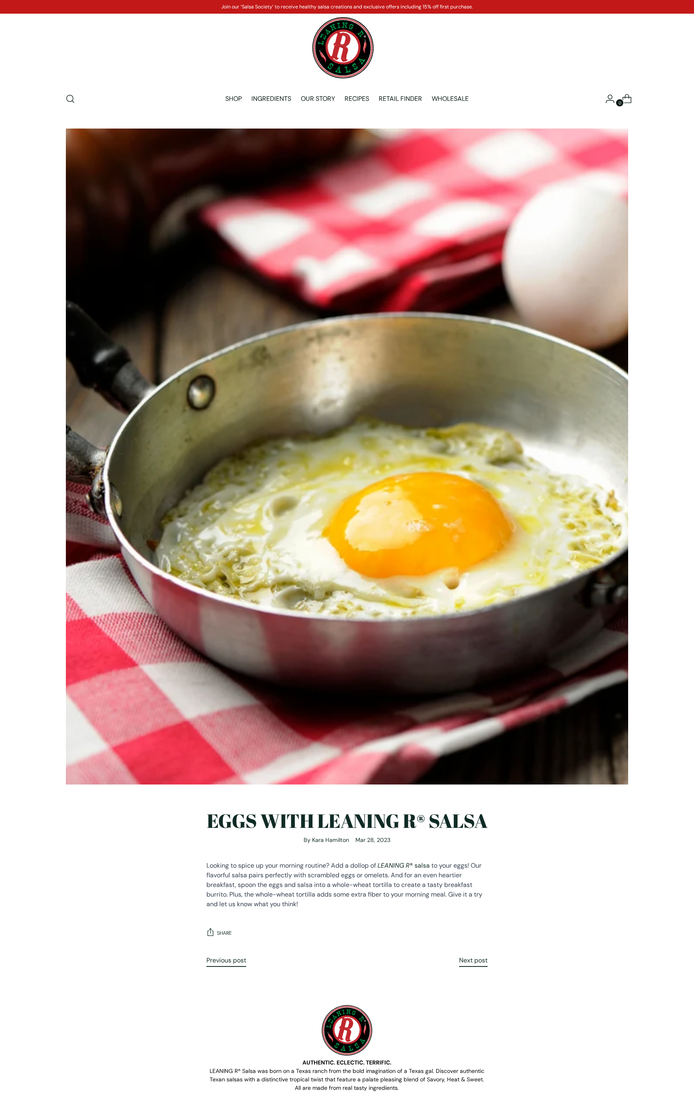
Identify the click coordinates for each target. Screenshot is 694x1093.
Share (224, 933)
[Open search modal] (70, 99)
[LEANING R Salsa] (343, 48)
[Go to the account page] (607, 99)
